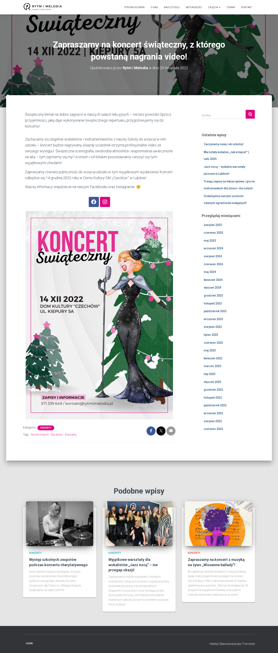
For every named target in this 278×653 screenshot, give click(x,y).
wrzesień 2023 (213, 319)
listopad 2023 (213, 303)
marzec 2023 (212, 366)
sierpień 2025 (213, 225)
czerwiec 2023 (213, 342)
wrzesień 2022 (213, 413)
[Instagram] (105, 202)
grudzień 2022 (213, 389)
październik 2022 (215, 405)
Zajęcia (213, 7)
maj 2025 (210, 240)
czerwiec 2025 (213, 232)
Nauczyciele (172, 7)
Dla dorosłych (40, 434)
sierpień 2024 (213, 256)
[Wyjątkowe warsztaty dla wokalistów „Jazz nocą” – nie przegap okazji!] (139, 523)
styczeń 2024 (212, 287)
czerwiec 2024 (213, 264)
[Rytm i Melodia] (43, 7)
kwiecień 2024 (213, 279)
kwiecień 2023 (213, 358)
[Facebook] (94, 202)
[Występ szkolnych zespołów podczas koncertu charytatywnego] (59, 523)
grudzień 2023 (213, 295)
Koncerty (45, 428)
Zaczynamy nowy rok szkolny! (224, 144)
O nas (154, 7)
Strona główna (134, 7)
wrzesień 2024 (213, 248)
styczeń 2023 (212, 382)
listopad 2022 (213, 397)
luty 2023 (210, 374)
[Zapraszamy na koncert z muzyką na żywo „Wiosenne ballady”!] (218, 523)
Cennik (231, 7)
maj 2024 (210, 272)
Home (29, 643)
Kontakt (246, 7)
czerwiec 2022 (213, 429)
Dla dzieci (57, 434)
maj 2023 (210, 350)
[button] (220, 7)
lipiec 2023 (211, 334)
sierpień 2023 (213, 326)
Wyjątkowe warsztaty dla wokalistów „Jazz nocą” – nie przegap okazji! (133, 564)
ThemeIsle (248, 643)
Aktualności (194, 7)
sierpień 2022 (213, 421)
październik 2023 (215, 311)
